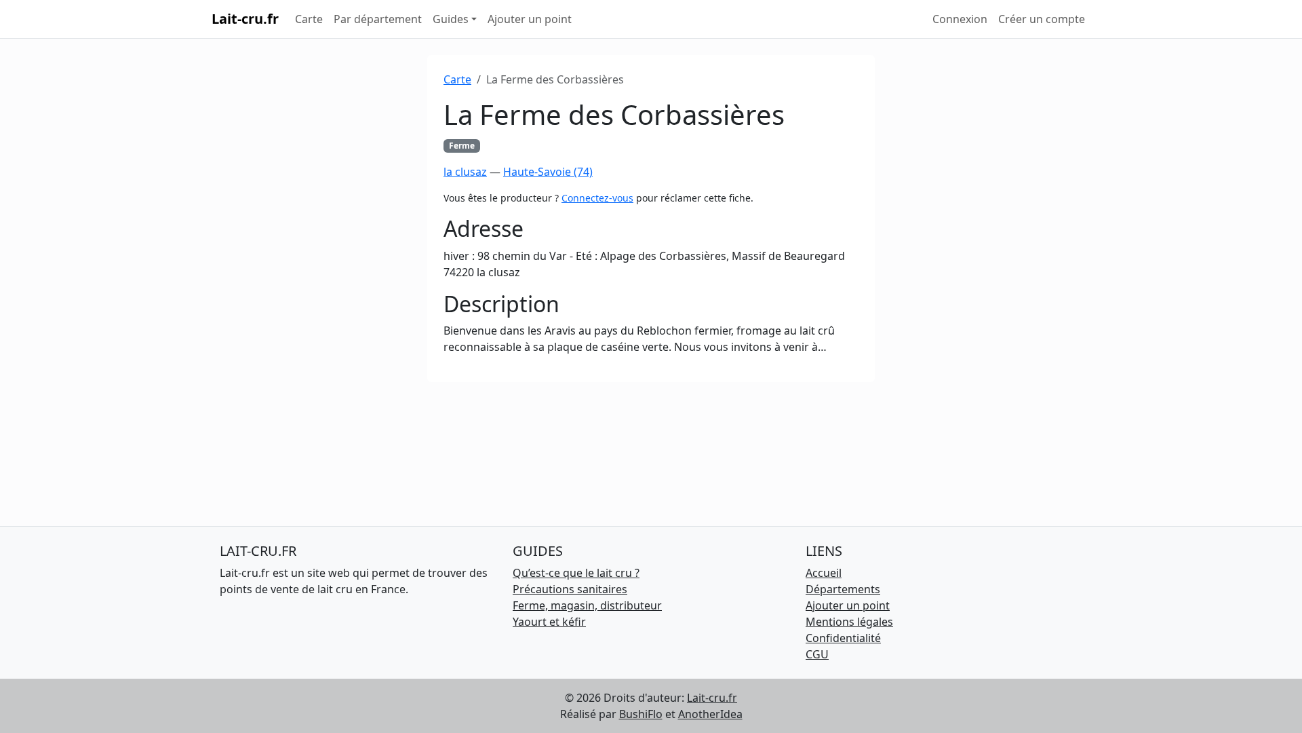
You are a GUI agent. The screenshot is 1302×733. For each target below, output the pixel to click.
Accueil (824, 572)
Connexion (959, 19)
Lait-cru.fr (245, 19)
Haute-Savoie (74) (548, 171)
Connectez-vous (597, 197)
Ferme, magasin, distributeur (587, 605)
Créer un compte (1041, 19)
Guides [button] (451, 19)
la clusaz (465, 171)
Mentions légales (849, 621)
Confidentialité (843, 638)
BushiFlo (641, 714)
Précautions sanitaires (570, 589)
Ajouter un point (530, 19)
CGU (817, 654)
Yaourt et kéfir (549, 621)
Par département (378, 19)
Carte (309, 19)
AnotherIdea (710, 714)
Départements (843, 589)
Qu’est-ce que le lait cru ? (576, 572)
